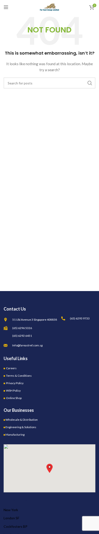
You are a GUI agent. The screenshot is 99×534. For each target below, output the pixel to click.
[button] (49, 468)
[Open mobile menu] (6, 7)
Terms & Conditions (19, 375)
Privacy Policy (15, 383)
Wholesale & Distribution (22, 419)
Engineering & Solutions (21, 427)
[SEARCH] (89, 83)
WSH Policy (13, 390)
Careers (11, 368)
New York (11, 510)
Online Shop (14, 398)
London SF (11, 518)
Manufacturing (15, 434)
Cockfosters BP (15, 526)
